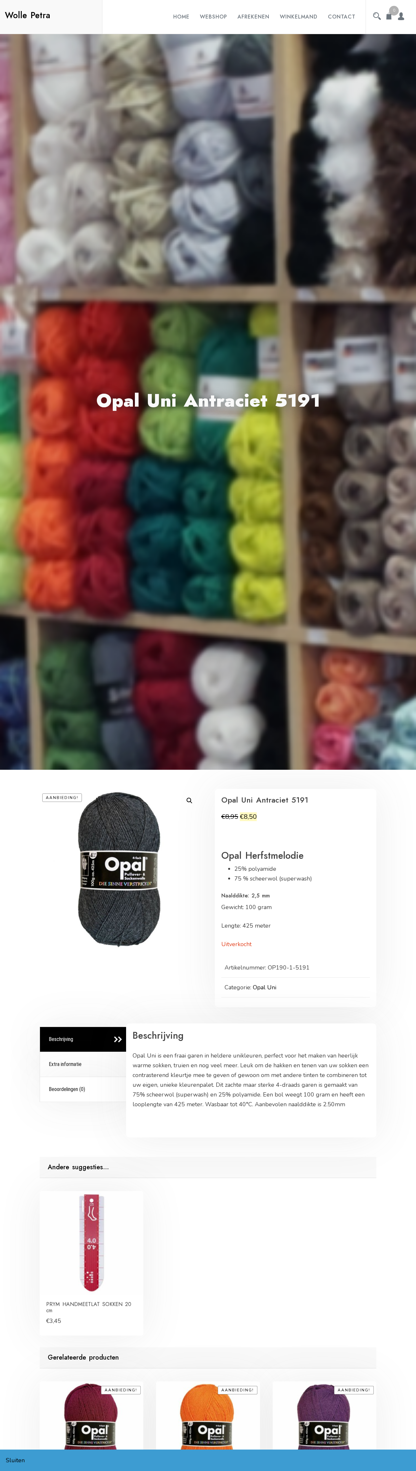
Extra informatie (65, 1064)
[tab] (84, 1039)
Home (181, 16)
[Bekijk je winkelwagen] (389, 17)
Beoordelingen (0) (67, 1089)
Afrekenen (253, 16)
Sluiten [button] (15, 1460)
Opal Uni (264, 987)
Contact (342, 16)
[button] (189, 800)
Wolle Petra (27, 15)
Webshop (213, 16)
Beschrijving (61, 1039)
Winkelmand (299, 16)
